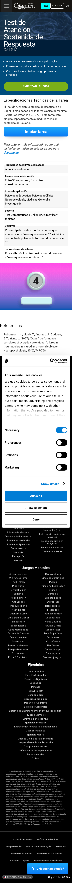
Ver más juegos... (53, 657)
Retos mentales (35, 754)
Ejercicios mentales (36, 722)
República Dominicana (19, 877)
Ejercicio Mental (36, 734)
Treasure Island (18, 606)
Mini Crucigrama (18, 578)
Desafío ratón (53, 629)
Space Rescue (18, 625)
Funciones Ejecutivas (18, 544)
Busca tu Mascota (18, 645)
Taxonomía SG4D (52, 551)
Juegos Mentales (35, 730)
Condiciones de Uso (23, 839)
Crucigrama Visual (18, 617)
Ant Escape (18, 602)
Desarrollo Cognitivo (35, 703)
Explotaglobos (53, 598)
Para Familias (36, 671)
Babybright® (36, 691)
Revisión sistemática (52, 547)
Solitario (18, 594)
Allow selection (36, 507)
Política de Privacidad (47, 839)
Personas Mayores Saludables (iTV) (52, 529)
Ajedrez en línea (18, 574)
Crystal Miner (18, 590)
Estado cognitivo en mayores (52, 542)
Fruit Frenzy (18, 582)
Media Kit (61, 846)
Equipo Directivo (14, 846)
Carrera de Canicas (18, 633)
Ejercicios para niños (35, 699)
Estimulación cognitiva (36, 719)
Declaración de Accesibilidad (47, 860)
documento (11, 152)
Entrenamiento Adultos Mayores (52, 535)
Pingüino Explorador (53, 586)
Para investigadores (35, 679)
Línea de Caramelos (53, 578)
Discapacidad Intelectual (18, 536)
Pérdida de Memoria (18, 532)
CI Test (35, 758)
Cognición (18, 528)
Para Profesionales (35, 675)
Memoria (18, 552)
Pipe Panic (18, 586)
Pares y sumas (53, 621)
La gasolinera (53, 617)
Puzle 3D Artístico (18, 657)
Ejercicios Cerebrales (35, 707)
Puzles (53, 582)
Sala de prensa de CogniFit (39, 846)
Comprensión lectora (36, 746)
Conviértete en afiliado (21, 853)
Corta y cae (53, 637)
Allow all (36, 496)
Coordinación (18, 548)
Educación (36, 683)
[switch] (61, 442)
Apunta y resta (53, 625)
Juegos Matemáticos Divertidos (35, 742)
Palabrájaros (53, 653)
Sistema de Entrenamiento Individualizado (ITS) (35, 711)
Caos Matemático (18, 629)
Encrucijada (53, 602)
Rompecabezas (53, 613)
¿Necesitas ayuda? (50, 869)
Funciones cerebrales (18, 540)
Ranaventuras (53, 574)
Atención (18, 560)
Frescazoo (53, 610)
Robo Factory (18, 598)
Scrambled (18, 641)
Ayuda (26, 860)
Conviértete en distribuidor (49, 853)
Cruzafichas (53, 641)
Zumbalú (53, 594)
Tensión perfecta (53, 633)
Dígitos (53, 590)
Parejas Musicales (18, 649)
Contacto (14, 860)
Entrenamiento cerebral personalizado (35, 726)
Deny (36, 519)
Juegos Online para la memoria (35, 738)
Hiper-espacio (53, 606)
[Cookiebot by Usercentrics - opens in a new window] (50, 361)
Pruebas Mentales (36, 715)
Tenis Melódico (18, 637)
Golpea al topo (53, 649)
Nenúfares (53, 645)
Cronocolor (18, 653)
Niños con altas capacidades (35, 750)
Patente (35, 687)
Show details (50, 483)
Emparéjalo (18, 621)
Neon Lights (18, 610)
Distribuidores (35, 695)
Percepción (18, 556)
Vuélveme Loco (18, 613)
